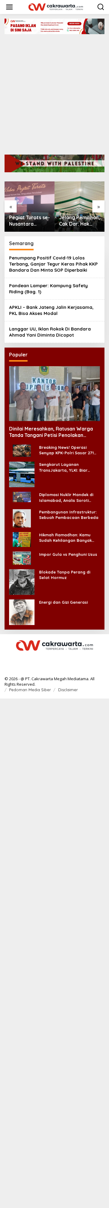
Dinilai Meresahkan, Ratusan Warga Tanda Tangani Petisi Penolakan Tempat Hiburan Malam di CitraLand (51, 432)
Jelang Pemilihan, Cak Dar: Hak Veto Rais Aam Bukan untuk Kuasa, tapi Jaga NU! (79, 220)
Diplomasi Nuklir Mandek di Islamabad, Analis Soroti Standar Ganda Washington (67, 497)
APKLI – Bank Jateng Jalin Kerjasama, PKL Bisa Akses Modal (51, 310)
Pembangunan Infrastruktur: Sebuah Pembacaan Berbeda (68, 514)
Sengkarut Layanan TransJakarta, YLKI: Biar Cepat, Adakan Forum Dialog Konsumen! (68, 467)
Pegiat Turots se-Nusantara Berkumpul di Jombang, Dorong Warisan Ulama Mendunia (29, 220)
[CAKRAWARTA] (55, 6)
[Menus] (9, 7)
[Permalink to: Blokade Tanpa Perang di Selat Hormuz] (22, 581)
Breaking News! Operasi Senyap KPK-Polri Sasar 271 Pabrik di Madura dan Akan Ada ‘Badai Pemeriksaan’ (66, 450)
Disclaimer (68, 689)
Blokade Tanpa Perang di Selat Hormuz (64, 575)
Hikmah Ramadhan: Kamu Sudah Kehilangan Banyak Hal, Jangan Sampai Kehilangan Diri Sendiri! (65, 537)
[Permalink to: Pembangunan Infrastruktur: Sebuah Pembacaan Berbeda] (22, 518)
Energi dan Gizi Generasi (63, 602)
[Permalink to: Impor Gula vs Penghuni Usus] (22, 557)
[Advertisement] (54, 92)
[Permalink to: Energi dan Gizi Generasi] (22, 612)
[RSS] (54, 658)
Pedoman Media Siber (30, 689)
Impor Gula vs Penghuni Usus (68, 554)
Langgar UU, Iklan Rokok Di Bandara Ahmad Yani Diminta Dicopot (50, 332)
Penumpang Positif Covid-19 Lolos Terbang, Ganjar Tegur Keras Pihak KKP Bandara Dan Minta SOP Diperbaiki (53, 264)
